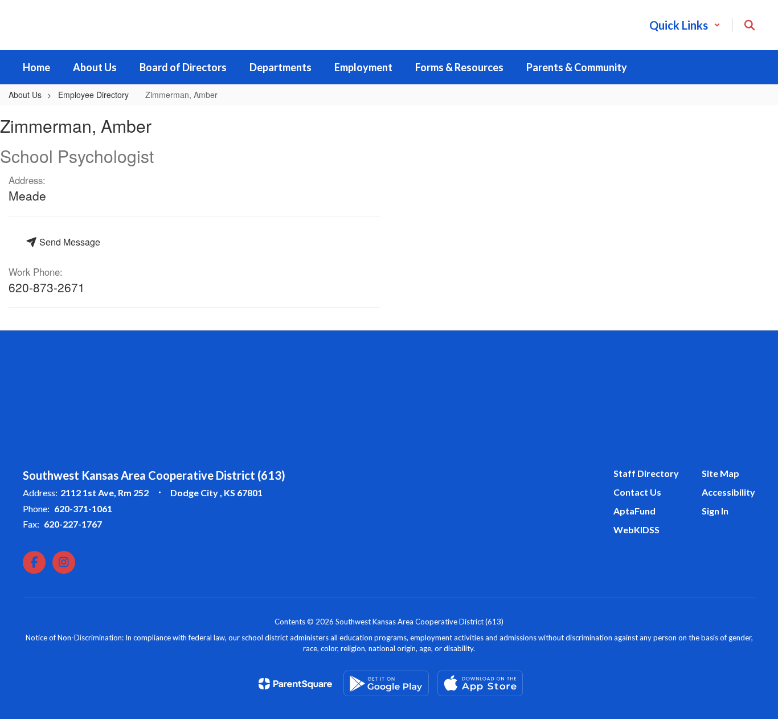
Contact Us (637, 492)
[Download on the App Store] (480, 683)
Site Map (720, 473)
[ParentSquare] (295, 683)
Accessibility (728, 492)
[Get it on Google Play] (386, 683)
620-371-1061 (83, 508)
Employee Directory (93, 94)
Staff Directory (646, 473)
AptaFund (634, 510)
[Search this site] (749, 25)
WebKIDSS (636, 529)
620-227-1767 (73, 523)
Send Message (68, 241)
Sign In (715, 510)
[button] (684, 25)
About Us (25, 94)
